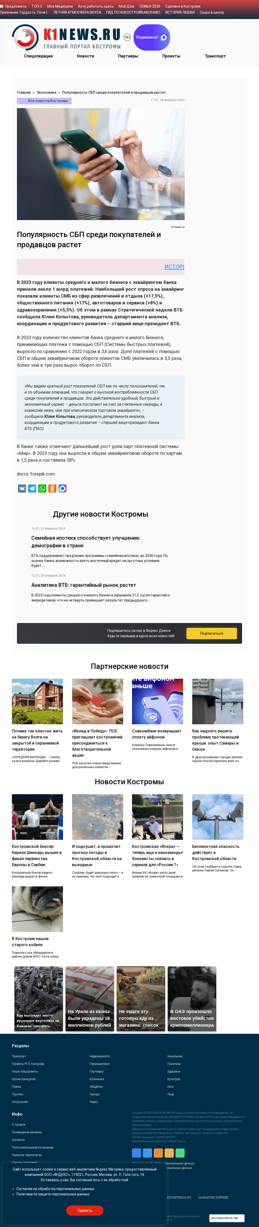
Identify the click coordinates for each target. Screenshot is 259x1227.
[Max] (62, 489)
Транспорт (215, 56)
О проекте (18, 1124)
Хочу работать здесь (96, 6)
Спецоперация (38, 56)
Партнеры (128, 56)
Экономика (46, 92)
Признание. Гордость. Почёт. (24, 12)
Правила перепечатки (27, 1155)
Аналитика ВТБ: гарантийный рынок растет (83, 585)
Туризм (17, 1094)
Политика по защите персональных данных (53, 1194)
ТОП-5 (37, 6)
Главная (24, 92)
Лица (170, 1094)
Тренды (95, 1094)
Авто (170, 1086)
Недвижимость (100, 1056)
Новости (85, 56)
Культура (173, 1079)
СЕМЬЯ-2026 (149, 6)
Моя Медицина (60, 6)
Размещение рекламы (27, 1132)
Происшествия (100, 1064)
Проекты (171, 56)
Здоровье (173, 1071)
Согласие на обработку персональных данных (55, 1189)
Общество (96, 1086)
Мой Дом (126, 6)
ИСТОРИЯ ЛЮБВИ (180, 12)
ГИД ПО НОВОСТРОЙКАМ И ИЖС (133, 12)
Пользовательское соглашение (32, 1147)
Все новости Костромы (48, 101)
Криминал (97, 1079)
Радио (94, 1102)
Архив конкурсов (24, 1079)
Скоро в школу (212, 12)
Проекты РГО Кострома (28, 1064)
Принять (84, 1210)
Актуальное (20, 1102)
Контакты (18, 1140)
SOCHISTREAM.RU (178, 1197)
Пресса (16, 1086)
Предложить (16, 6)
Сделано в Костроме (183, 6)
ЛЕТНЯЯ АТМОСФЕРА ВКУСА (77, 12)
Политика (174, 1064)
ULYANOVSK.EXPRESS (213, 1197)
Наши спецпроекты (25, 1071)
